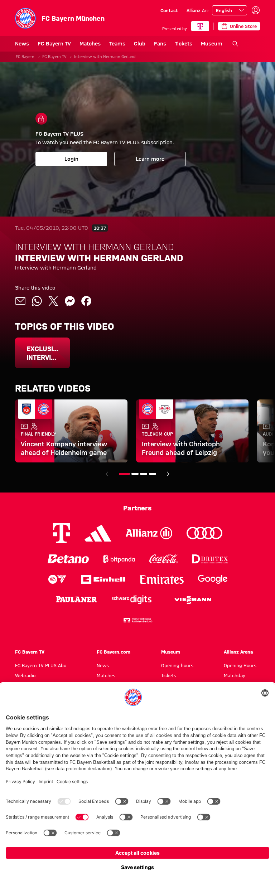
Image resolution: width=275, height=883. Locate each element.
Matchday (234, 675)
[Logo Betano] (68, 558)
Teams (117, 44)
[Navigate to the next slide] (167, 473)
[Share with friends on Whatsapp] (37, 301)
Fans (160, 44)
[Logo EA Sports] (57, 579)
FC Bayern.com (113, 651)
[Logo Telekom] (61, 533)
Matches (90, 44)
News (22, 44)
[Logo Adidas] (98, 533)
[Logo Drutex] (210, 558)
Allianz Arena (200, 10)
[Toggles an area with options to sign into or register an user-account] (255, 10)
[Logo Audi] (204, 533)
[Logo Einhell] (103, 579)
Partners (137, 507)
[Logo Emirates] (162, 579)
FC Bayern (25, 56)
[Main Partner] (200, 26)
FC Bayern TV (54, 44)
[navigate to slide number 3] (143, 474)
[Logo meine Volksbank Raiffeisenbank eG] (137, 620)
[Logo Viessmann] (192, 600)
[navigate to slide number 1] (124, 474)
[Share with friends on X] (53, 301)
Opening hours (177, 665)
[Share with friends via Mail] (20, 301)
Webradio (25, 675)
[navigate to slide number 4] (152, 474)
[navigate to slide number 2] (135, 474)
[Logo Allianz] (149, 533)
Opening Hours (240, 665)
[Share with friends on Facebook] (86, 301)
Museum (211, 44)
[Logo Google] (212, 579)
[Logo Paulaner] (76, 599)
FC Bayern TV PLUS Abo (40, 665)
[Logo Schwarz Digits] (131, 599)
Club (139, 44)
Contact (169, 10)
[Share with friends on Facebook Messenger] (69, 301)
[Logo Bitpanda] (119, 558)
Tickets (183, 44)
